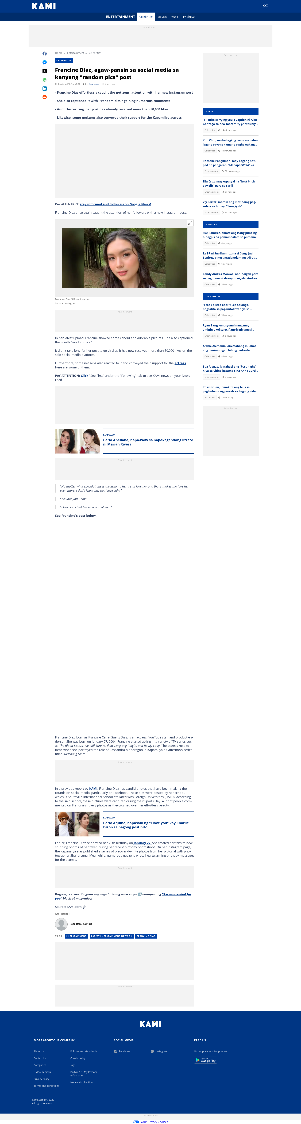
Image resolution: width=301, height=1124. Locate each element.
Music (175, 17)
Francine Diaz (146, 936)
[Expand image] (190, 223)
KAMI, (94, 788)
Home (58, 53)
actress (180, 363)
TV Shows (189, 17)
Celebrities (146, 17)
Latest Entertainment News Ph (111, 936)
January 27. (143, 843)
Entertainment (120, 16)
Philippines (209, 397)
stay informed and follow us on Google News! (115, 204)
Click (84, 376)
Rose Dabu (94, 83)
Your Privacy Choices (154, 1122)
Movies (162, 17)
